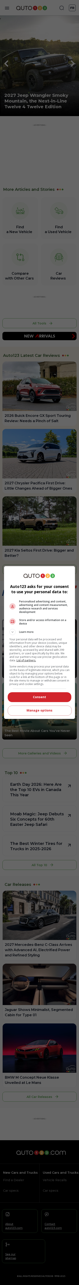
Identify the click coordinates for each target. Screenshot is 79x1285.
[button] (39, 632)
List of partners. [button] (26, 660)
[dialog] (39, 642)
